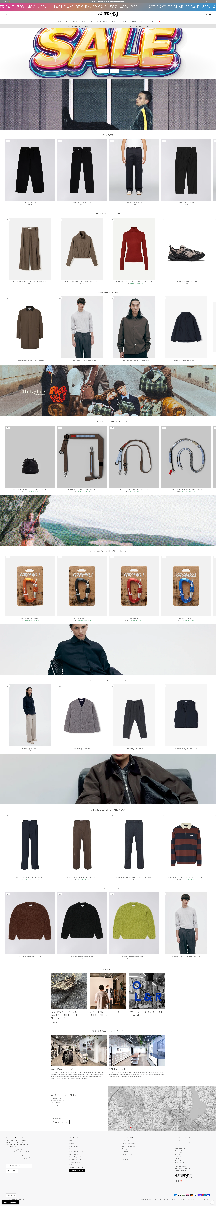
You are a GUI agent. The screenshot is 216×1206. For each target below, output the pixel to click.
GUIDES (123, 21)
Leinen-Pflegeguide (75, 1159)
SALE (158, 21)
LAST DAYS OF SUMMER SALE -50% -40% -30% (134, 7)
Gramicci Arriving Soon (108, 551)
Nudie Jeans (126, 1157)
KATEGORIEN (102, 21)
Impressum (207, 1199)
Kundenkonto (73, 1146)
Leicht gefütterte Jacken (129, 1141)
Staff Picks (108, 888)
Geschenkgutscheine (76, 1151)
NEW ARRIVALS (61, 21)
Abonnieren (12, 1171)
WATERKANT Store (14, 1199)
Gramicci (125, 1151)
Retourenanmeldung (75, 1149)
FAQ (70, 1141)
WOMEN (84, 21)
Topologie (125, 1149)
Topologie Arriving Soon (108, 421)
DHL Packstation (74, 1154)
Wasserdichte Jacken (128, 1146)
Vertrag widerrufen (77, 1171)
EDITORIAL (149, 21)
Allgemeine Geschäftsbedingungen (176, 1199)
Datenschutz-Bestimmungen (194, 1199)
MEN (92, 21)
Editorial (108, 969)
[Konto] (206, 15)
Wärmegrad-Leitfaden (76, 1167)
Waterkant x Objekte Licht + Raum (146, 1013)
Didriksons (125, 1159)
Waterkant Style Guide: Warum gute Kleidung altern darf (66, 1015)
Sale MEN (114, 71)
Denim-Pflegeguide (75, 1157)
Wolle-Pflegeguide (75, 1162)
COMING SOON (136, 21)
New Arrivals (108, 135)
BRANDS (74, 21)
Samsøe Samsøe (127, 1154)
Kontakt (71, 1143)
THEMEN (114, 21)
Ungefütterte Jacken (128, 1143)
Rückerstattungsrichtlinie (159, 1199)
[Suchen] (6, 15)
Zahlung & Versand (146, 1199)
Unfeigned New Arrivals (108, 680)
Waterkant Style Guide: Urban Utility (105, 1013)
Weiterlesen (54, 1022)
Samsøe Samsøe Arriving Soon (108, 809)
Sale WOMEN (102, 71)
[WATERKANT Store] (108, 14)
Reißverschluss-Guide (76, 1165)
